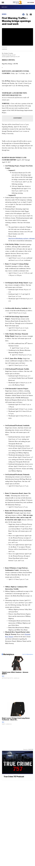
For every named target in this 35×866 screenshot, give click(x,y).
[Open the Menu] (2, 2)
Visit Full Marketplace (27, 654)
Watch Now (30, 2)
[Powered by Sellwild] (30, 749)
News (4, 14)
